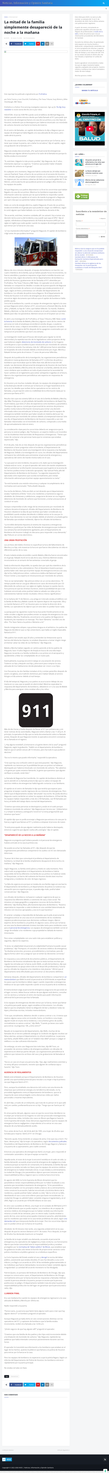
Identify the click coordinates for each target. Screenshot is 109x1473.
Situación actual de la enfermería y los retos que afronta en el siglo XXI (95, 162)
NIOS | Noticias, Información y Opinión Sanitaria (36, 1468)
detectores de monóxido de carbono (36, 342)
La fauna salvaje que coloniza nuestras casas (94, 172)
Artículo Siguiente (63, 1450)
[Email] (47, 44)
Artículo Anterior (8, 1450)
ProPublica (43, 94)
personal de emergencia (20, 928)
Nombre (79, 221)
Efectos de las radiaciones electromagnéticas (94, 181)
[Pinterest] (38, 44)
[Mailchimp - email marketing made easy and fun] (102, 237)
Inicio (6, 17)
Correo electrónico (83, 229)
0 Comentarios (30, 38)
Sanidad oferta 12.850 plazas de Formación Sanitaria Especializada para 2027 (89, 259)
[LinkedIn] (43, 44)
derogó (44, 1257)
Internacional (13, 17)
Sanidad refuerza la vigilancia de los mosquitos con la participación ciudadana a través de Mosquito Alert (88, 265)
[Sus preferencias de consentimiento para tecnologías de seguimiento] (105, 1471)
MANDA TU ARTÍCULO (90, 90)
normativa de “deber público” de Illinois (34, 1247)
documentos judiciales (58, 1141)
